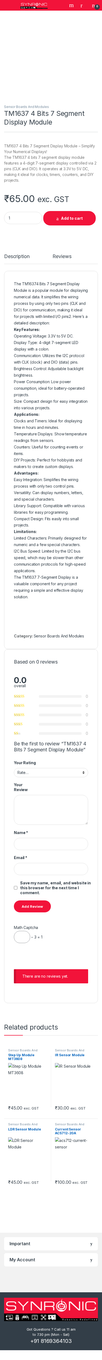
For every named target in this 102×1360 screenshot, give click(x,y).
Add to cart (72, 218)
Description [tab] (16, 256)
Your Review (21, 787)
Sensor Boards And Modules (26, 107)
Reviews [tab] (61, 256)
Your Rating (25, 762)
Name (21, 832)
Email (20, 857)
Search (72, 5)
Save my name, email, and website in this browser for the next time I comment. (55, 888)
